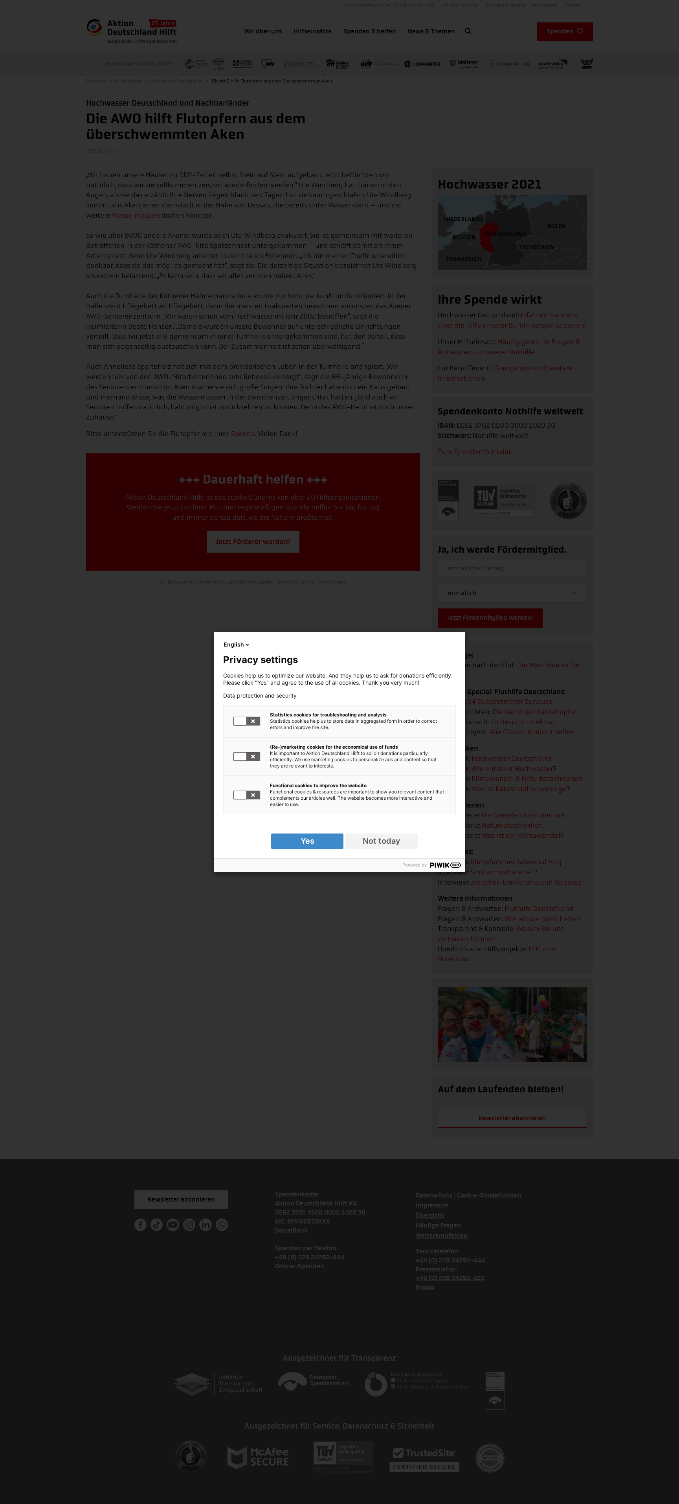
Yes (307, 841)
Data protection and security (260, 695)
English (234, 644)
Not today (381, 841)
